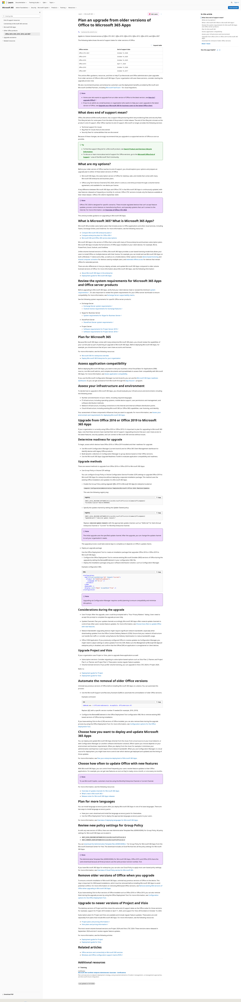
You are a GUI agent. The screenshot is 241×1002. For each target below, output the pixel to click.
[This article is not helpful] (220, 50)
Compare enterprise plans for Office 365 (96, 235)
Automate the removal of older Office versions (216, 41)
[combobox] (21, 16)
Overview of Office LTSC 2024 (116, 210)
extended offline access (134, 259)
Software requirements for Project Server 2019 (100, 329)
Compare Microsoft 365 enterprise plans (96, 233)
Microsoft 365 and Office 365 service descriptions (99, 238)
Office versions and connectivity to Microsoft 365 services (102, 952)
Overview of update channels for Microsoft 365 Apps (100, 791)
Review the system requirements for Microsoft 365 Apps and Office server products (219, 26)
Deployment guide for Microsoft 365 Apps (97, 276)
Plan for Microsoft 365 (209, 29)
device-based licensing (150, 257)
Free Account (233, 7)
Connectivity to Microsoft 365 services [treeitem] (15, 24)
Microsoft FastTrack (113, 88)
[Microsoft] (3, 2)
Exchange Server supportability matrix (120, 295)
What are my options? (208, 20)
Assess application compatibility (115, 374)
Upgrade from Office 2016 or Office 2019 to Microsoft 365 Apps (220, 37)
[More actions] (161, 14)
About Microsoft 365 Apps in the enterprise (97, 273)
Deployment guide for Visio (91, 676)
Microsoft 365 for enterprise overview (95, 356)
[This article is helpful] (217, 50)
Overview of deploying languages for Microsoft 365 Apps (117, 820)
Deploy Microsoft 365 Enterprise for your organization (101, 358)
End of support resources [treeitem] (12, 20)
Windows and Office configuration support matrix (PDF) (101, 955)
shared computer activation (88, 259)
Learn (80, 14)
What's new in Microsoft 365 (92, 794)
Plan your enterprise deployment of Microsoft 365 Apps (117, 758)
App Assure (130, 381)
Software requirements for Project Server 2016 (100, 332)
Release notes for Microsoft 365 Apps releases (98, 796)
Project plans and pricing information (95, 922)
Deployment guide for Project (92, 673)
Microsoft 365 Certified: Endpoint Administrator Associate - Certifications (102, 972)
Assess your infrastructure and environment (216, 34)
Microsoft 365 (88, 14)
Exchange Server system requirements (97, 306)
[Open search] (232, 2)
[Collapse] (40, 12)
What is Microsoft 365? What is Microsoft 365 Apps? (218, 22)
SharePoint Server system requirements (98, 322)
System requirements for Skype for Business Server (102, 315)
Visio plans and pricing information (94, 924)
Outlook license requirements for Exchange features (102, 309)
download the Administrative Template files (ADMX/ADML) (104, 844)
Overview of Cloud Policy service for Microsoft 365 (115, 870)
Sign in (236, 2)
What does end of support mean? (213, 17)
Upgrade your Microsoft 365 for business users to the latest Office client (125, 106)
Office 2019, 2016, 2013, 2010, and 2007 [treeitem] (17, 34)
